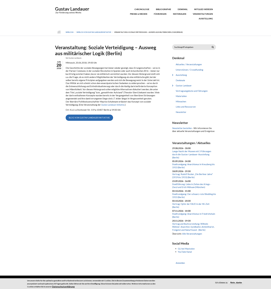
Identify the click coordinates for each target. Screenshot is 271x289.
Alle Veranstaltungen (192, 233)
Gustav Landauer (72, 9)
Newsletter (181, 112)
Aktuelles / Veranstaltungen (189, 64)
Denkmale (180, 80)
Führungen (160, 14)
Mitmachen (181, 101)
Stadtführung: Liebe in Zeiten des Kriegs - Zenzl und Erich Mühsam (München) (191, 186)
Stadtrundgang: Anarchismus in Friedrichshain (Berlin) (193, 215)
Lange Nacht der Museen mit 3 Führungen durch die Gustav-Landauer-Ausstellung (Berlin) (191, 154)
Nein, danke (236, 282)
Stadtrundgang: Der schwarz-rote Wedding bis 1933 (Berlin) (194, 195)
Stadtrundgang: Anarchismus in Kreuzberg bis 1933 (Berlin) (193, 166)
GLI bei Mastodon (186, 248)
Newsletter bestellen (182, 128)
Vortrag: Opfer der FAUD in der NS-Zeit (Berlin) (190, 205)
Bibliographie (163, 9)
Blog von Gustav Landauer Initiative (89, 117)
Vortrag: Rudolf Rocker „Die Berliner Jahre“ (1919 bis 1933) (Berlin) (192, 176)
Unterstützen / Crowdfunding (189, 69)
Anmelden (180, 263)
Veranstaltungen (203, 14)
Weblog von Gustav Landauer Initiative (94, 32)
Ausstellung (206, 18)
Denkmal (183, 9)
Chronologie (141, 9)
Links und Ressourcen (186, 106)
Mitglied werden (203, 9)
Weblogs (70, 32)
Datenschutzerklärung (63, 286)
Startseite (59, 32)
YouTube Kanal (185, 251)
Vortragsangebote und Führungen (192, 91)
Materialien (179, 14)
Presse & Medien (138, 14)
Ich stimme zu (221, 282)
